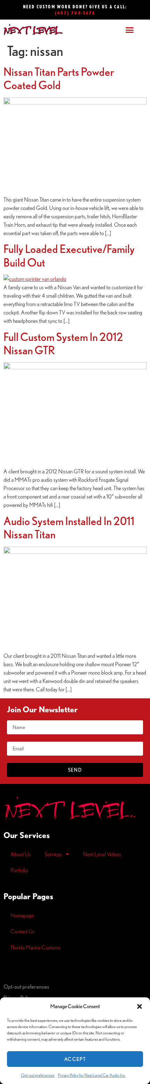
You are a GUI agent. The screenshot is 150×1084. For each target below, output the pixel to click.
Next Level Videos (102, 854)
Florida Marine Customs (35, 947)
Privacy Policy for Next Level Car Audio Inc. (92, 1075)
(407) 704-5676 (75, 13)
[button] (139, 1006)
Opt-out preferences (37, 1075)
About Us (20, 854)
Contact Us (22, 931)
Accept (75, 1059)
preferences (26, 986)
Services (53, 854)
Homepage (22, 915)
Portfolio (19, 870)
